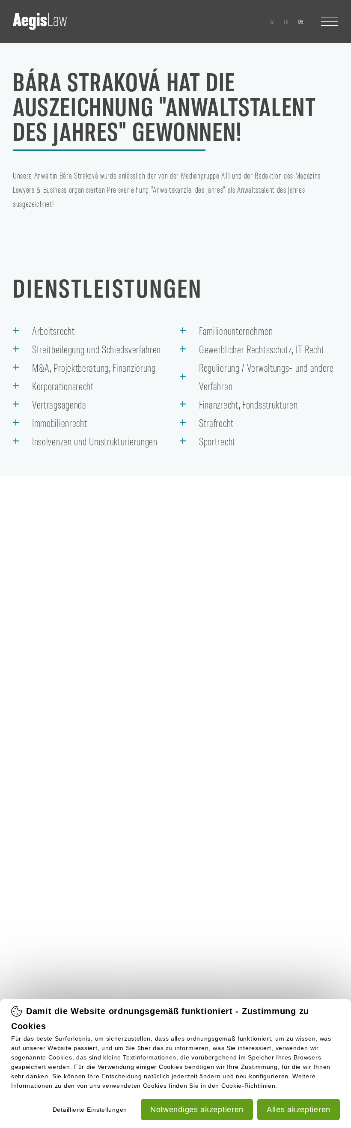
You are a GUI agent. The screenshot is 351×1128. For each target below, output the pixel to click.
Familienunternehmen (236, 330)
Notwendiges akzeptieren (197, 1109)
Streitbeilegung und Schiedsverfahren (96, 348)
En (286, 21)
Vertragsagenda (59, 404)
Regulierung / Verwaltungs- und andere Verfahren (266, 376)
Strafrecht (216, 422)
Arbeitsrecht (53, 330)
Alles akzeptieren (298, 1109)
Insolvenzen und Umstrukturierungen (95, 441)
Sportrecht (217, 441)
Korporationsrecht (63, 385)
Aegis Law (40, 21)
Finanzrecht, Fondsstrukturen (248, 404)
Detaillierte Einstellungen (90, 1109)
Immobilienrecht (59, 422)
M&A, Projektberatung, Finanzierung (94, 367)
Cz (272, 21)
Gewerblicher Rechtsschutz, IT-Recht (261, 348)
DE (301, 21)
